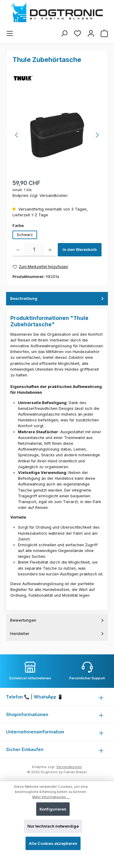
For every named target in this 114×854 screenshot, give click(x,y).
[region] (57, 135)
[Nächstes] (97, 135)
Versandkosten (69, 767)
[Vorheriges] (17, 135)
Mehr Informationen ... (51, 797)
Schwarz (25, 234)
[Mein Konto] (91, 33)
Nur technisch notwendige (53, 826)
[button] (57, 298)
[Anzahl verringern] (18, 249)
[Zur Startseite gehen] (57, 12)
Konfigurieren (53, 809)
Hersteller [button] (19, 633)
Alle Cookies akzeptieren (53, 843)
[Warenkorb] (104, 33)
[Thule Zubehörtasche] (57, 135)
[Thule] (23, 78)
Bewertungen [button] (23, 620)
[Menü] (9, 33)
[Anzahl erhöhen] (50, 249)
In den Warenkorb (80, 249)
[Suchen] (64, 33)
